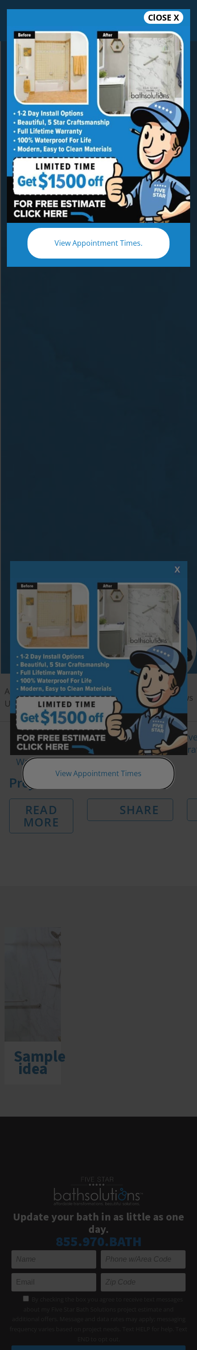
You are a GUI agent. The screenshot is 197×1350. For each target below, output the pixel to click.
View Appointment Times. (98, 243)
